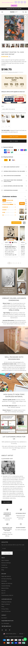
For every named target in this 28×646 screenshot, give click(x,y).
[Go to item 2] (8, 46)
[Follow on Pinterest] (9, 630)
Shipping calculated (12, 72)
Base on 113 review (7, 202)
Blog (2, 569)
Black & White (5, 588)
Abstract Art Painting (6, 583)
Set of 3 (3, 593)
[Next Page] (20, 263)
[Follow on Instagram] (6, 630)
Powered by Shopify (18, 636)
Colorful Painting (5, 585)
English (21, 633)
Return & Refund (5, 604)
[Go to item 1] (3, 46)
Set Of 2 (3, 590)
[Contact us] (25, 639)
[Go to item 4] (17, 46)
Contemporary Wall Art (7, 595)
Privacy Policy (5, 609)
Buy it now (14, 141)
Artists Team (4, 567)
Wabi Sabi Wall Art (6, 576)
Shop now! (14, 5)
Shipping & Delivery (6, 601)
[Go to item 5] (22, 46)
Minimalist (4, 581)
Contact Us (4, 565)
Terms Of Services (5, 611)
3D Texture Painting (6, 578)
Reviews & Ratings (6, 562)
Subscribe (7, 553)
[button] (25, 244)
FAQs (2, 606)
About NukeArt (5, 560)
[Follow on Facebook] (2, 630)
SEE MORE (7, 502)
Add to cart (14, 136)
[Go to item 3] (13, 46)
